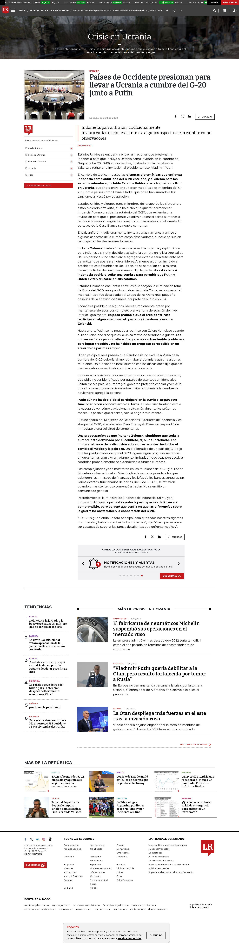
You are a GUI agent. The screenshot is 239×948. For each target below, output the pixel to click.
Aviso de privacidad (158, 856)
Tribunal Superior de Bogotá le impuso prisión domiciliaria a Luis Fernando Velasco (66, 807)
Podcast (68, 880)
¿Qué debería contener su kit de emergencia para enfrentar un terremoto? (197, 807)
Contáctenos (155, 852)
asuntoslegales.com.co (36, 905)
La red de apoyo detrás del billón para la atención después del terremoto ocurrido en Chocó (46, 689)
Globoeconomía (125, 868)
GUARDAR (206, 117)
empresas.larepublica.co (86, 905)
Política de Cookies (129, 938)
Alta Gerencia (97, 845)
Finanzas (68, 868)
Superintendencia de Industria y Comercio (170, 872)
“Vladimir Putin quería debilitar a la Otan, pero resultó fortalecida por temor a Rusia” (159, 673)
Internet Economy (73, 876)
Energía (56, 773)
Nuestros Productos (158, 849)
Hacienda (34, 716)
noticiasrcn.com (102, 909)
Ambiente (186, 798)
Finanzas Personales (100, 868)
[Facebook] (167, 11)
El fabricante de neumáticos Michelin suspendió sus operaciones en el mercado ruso (156, 628)
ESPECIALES (37, 10)
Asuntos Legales (72, 849)
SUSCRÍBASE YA (172, 575)
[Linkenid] (181, 11)
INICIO (22, 10)
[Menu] (13, 10)
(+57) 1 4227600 (33, 854)
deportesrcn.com (157, 909)
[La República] (5, 10)
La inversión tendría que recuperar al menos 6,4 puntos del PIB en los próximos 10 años (198, 781)
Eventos (121, 864)
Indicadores (70, 872)
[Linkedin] (189, 116)
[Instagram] (45, 839)
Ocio (119, 876)
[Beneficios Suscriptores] (224, 10)
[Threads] (51, 839)
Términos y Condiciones (160, 860)
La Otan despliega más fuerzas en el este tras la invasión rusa (159, 716)
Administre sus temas (40, 185)
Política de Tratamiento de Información (169, 864)
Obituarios (95, 876)
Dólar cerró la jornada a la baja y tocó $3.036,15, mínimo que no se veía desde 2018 (48, 623)
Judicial (56, 798)
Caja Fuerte (96, 849)
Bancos (121, 773)
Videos (93, 887)
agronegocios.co (61, 905)
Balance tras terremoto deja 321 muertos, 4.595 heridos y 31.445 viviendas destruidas (47, 723)
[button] (82, 564)
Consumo (69, 856)
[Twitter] (173, 11)
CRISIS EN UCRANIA (58, 10)
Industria (34, 681)
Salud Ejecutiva (125, 880)
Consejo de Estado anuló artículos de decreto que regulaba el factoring (132, 780)
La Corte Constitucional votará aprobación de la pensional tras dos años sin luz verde (47, 644)
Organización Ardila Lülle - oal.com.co (200, 906)
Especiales (95, 864)
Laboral (33, 636)
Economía (122, 856)
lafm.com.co (120, 909)
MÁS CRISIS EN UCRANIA (193, 744)
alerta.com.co (137, 909)
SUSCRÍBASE (230, 2)
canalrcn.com (66, 909)
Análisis (33, 703)
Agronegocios (71, 845)
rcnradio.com (83, 909)
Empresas (69, 864)
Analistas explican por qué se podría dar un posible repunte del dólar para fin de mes (48, 667)
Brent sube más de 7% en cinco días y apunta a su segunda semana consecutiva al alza (68, 781)
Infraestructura (97, 872)
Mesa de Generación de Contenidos (167, 845)
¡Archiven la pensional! (44, 707)
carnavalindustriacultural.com (39, 909)
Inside (120, 872)
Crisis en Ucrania (119, 37)
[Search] (214, 10)
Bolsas (33, 617)
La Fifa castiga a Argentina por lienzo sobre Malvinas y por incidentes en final (131, 807)
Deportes (122, 798)
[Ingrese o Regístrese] (234, 10)
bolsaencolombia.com (144, 905)
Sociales (68, 887)
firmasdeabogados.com (116, 905)
